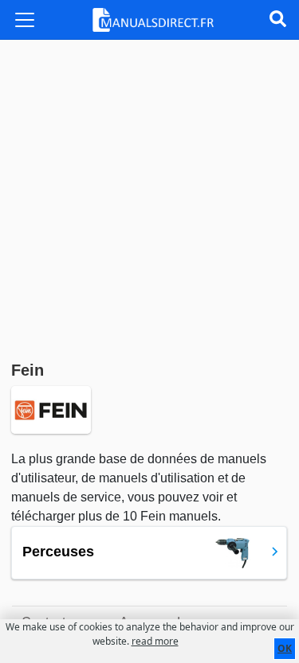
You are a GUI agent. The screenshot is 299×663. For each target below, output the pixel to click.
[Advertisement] (149, 197)
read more (155, 641)
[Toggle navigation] (25, 20)
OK (284, 648)
